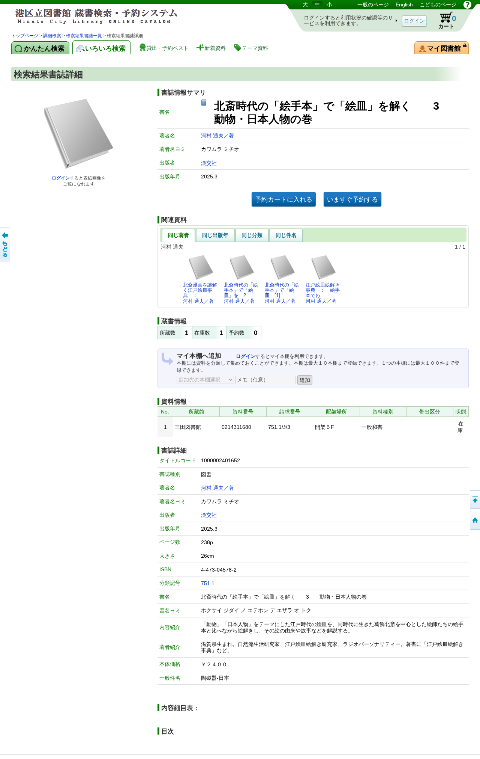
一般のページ (373, 5)
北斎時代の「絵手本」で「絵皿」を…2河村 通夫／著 (241, 293)
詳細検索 (52, 35)
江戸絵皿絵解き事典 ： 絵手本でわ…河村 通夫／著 (323, 293)
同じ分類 (252, 235)
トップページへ (474, 520)
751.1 (207, 583)
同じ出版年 (215, 235)
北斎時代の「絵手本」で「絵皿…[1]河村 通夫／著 (282, 293)
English (404, 5)
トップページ (24, 35)
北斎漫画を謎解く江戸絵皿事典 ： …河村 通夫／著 (200, 293)
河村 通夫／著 (217, 136)
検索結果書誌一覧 (84, 35)
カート (447, 21)
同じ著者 (178, 235)
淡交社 (209, 163)
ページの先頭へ (474, 499)
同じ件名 (286, 235)
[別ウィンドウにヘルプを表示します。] (467, 4)
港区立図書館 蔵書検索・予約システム (90, 16)
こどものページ (438, 5)
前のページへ (5, 244)
